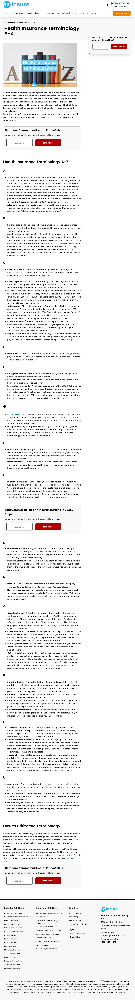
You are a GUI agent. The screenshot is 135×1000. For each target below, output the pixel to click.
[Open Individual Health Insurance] (80, 13)
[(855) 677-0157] (108, 4)
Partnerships (74, 917)
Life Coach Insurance (13, 968)
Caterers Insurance (12, 964)
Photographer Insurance (14, 950)
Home (6, 22)
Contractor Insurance (13, 913)
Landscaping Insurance (13, 931)
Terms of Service (103, 992)
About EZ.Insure (75, 913)
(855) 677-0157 (120, 3)
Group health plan (16, 414)
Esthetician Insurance (13, 942)
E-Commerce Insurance (14, 928)
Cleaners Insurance (12, 953)
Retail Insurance (11, 946)
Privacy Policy (119, 992)
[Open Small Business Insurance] (26, 13)
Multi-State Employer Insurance (49, 930)
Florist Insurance (11, 957)
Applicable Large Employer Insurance (47, 921)
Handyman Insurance (13, 924)
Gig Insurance (42, 945)
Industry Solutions (14, 908)
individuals (65, 613)
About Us (73, 908)
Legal (71, 929)
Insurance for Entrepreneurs (48, 941)
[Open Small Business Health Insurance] (55, 13)
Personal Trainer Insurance (15, 961)
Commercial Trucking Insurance (17, 917)
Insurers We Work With (78, 924)
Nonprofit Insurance (44, 927)
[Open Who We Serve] (95, 13)
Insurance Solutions (47, 908)
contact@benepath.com (113, 935)
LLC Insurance (42, 917)
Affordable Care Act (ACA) (20, 177)
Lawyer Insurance (11, 939)
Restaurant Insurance (13, 920)
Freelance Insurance (44, 938)
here (33, 992)
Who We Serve (75, 920)
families (11, 616)
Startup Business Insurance (47, 934)
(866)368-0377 (108, 942)
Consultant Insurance (13, 935)
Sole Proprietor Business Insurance (50, 913)
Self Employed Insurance (46, 949)
